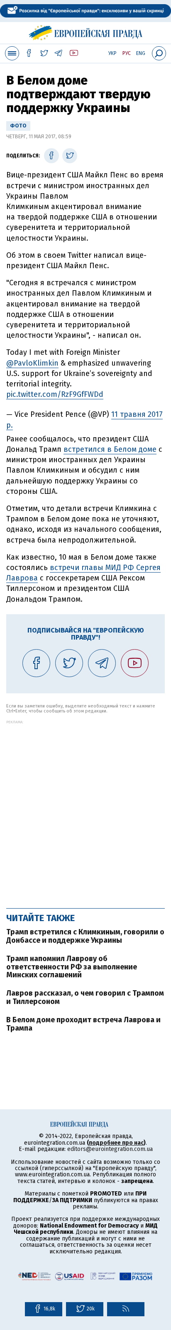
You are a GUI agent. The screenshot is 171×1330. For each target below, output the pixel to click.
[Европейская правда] (86, 31)
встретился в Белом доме (110, 449)
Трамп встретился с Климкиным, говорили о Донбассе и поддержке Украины (85, 936)
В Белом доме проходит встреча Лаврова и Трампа (83, 1024)
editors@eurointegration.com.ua (110, 1149)
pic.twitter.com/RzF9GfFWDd (54, 394)
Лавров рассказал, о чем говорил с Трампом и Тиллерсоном (85, 997)
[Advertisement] (85, 810)
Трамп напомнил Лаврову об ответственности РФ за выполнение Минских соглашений (71, 967)
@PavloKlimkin (32, 363)
